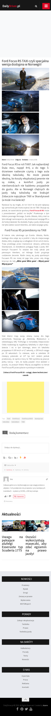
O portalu (25, 676)
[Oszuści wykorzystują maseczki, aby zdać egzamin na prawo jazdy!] (37, 525)
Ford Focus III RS (37, 210)
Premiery (25, 585)
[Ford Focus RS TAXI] (20, 111)
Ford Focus (16, 419)
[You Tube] (31, 709)
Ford (8, 419)
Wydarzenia (25, 600)
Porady (25, 652)
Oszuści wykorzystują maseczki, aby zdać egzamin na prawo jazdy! (36, 545)
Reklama (25, 683)
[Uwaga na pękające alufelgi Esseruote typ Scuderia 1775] (13, 525)
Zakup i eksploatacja (25, 620)
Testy (25, 655)
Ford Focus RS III (27, 419)
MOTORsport (25, 604)
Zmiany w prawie (25, 596)
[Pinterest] (22, 709)
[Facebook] (17, 709)
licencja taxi (39, 419)
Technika (25, 624)
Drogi (25, 592)
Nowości (25, 659)
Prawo (25, 628)
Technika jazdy (25, 631)
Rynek (25, 589)
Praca (25, 680)
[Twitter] (26, 709)
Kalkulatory (25, 648)
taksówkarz (15, 422)
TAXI (23, 422)
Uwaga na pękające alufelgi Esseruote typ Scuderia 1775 (12, 543)
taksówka (6, 422)
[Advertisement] (25, 30)
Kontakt (25, 687)
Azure (45, 705)
